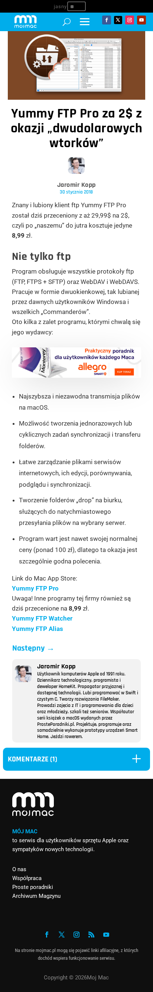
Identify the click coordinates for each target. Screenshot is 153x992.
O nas (19, 869)
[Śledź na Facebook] (106, 20)
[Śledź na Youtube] (141, 20)
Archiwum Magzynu (36, 896)
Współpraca (27, 878)
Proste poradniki (32, 887)
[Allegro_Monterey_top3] (76, 375)
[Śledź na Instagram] (129, 20)
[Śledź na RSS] (91, 934)
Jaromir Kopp (76, 185)
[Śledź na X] (118, 20)
